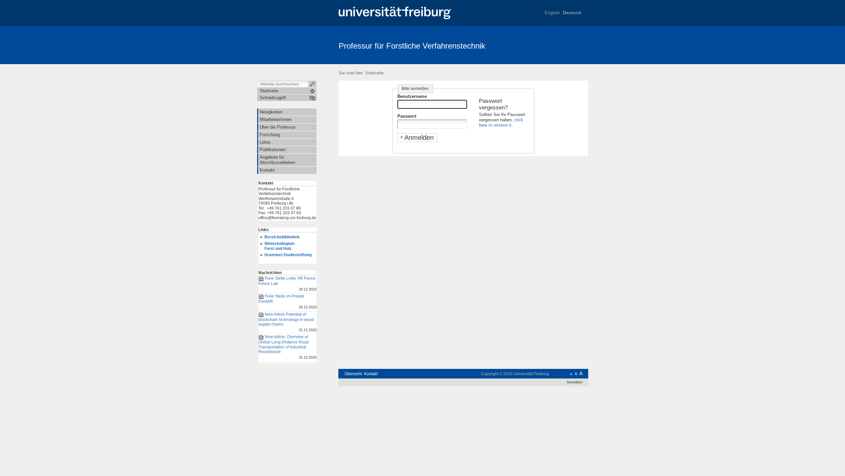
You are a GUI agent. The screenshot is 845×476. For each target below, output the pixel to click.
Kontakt (371, 374)
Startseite (374, 72)
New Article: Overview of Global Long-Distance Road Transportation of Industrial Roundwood (287, 347)
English (552, 12)
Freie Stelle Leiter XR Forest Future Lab (287, 283)
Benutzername (412, 96)
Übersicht (353, 374)
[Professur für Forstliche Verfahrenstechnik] (556, 45)
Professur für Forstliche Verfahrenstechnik (412, 45)
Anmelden (575, 382)
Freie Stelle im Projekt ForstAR (287, 301)
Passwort (406, 116)
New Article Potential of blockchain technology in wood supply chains (287, 322)
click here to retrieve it (501, 122)
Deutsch (572, 12)
